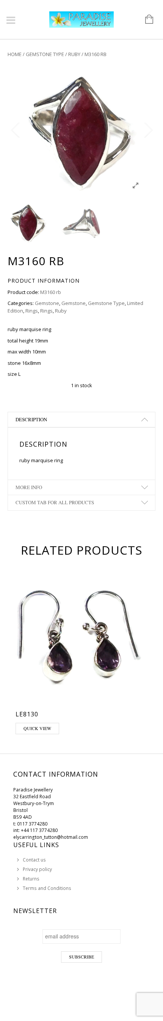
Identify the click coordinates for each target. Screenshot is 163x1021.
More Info (29, 487)
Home (15, 54)
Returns (31, 879)
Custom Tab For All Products (55, 502)
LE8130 (27, 714)
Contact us (34, 860)
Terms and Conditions (47, 888)
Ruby (74, 54)
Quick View (37, 728)
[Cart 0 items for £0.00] (145, 19)
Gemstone (47, 303)
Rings (31, 310)
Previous (15, 130)
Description (31, 419)
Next (147, 130)
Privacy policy (37, 869)
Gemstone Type (45, 54)
